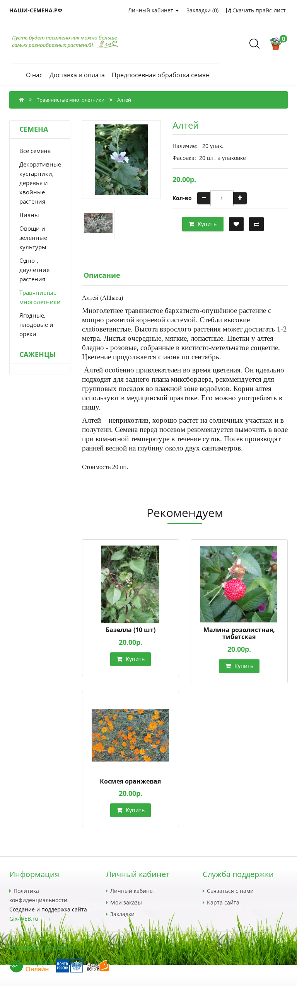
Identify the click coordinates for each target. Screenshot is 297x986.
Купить (206, 224)
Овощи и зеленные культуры (33, 237)
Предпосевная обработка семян (161, 75)
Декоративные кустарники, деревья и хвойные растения (39, 182)
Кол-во (182, 198)
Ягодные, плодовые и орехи (36, 324)
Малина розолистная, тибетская (239, 633)
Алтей (124, 99)
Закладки (122, 914)
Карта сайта (223, 902)
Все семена (35, 151)
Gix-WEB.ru (23, 918)
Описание (102, 275)
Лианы (29, 215)
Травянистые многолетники (70, 99)
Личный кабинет (151, 10)
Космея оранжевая (130, 781)
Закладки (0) (202, 10)
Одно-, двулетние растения (34, 270)
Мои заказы (126, 902)
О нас (34, 75)
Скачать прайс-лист (258, 10)
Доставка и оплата (77, 75)
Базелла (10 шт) (130, 630)
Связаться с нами (230, 890)
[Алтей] (121, 159)
